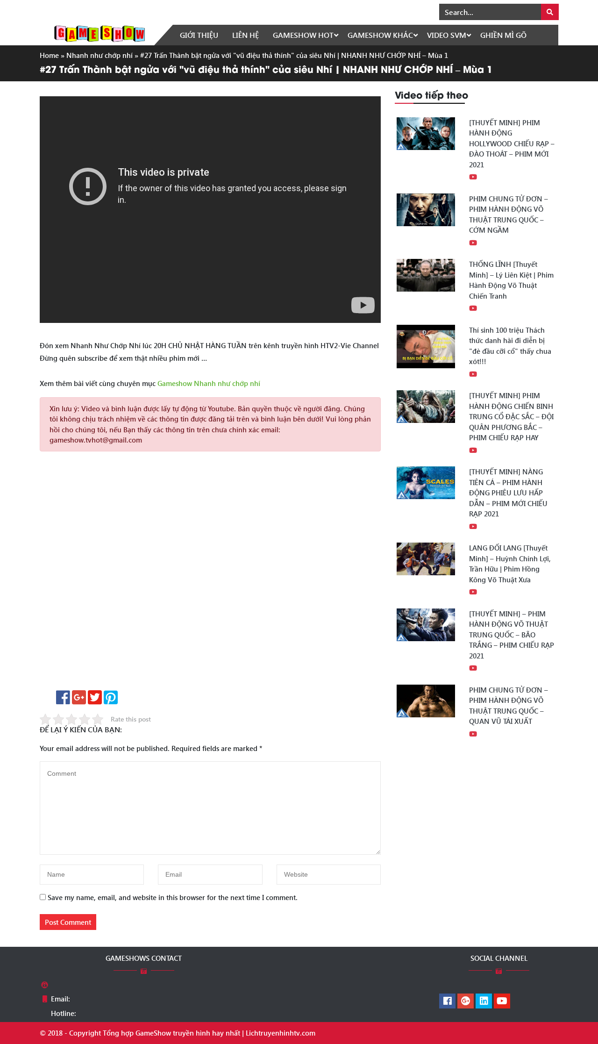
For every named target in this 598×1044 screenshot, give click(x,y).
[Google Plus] (465, 1001)
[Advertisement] (210, 574)
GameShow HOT (303, 35)
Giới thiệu (199, 35)
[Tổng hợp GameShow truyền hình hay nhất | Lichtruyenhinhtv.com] (99, 32)
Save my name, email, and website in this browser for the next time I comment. (173, 897)
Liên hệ (245, 35)
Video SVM (446, 35)
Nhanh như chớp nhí (99, 55)
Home (49, 55)
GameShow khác (380, 35)
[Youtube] (502, 1001)
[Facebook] (447, 1001)
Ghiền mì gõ (503, 35)
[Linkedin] (484, 1001)
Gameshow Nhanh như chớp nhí (208, 383)
